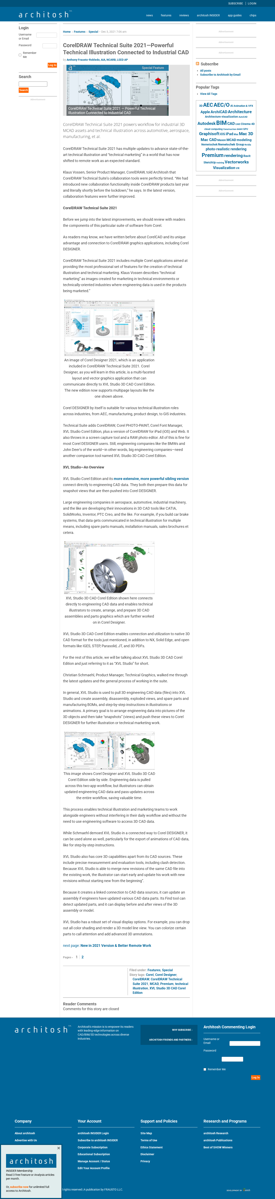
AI (231, 105)
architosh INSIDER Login (93, 1133)
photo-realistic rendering (226, 149)
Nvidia (248, 144)
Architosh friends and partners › (170, 1039)
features (166, 15)
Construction (229, 129)
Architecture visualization (221, 116)
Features (79, 31)
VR (237, 168)
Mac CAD (209, 139)
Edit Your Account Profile (94, 1168)
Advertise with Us (26, 1140)
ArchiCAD (219, 112)
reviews (184, 15)
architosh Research (216, 1133)
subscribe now (19, 1187)
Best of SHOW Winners (218, 1147)
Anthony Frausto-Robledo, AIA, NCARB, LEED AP (97, 59)
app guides (235, 15)
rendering (233, 155)
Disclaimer (147, 1154)
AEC (208, 105)
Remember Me (29, 55)
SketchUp (210, 162)
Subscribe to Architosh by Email (220, 74)
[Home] (45, 16)
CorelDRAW (141, 979)
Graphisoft (209, 133)
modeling (244, 140)
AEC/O (222, 105)
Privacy (145, 1161)
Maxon (221, 140)
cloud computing (213, 129)
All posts (205, 70)
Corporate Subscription (93, 1147)
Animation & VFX (243, 105)
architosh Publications (218, 1140)
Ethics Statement (152, 1147)
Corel (150, 975)
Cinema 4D (248, 123)
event (240, 129)
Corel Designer (165, 975)
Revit (246, 156)
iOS (222, 134)
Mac (236, 134)
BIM (221, 122)
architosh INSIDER (208, 15)
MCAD (154, 984)
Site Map (146, 1133)
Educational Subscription (94, 1154)
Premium (167, 984)
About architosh (25, 1133)
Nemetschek (209, 144)
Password (24, 45)
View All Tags (208, 93)
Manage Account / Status (94, 1161)
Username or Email (24, 36)
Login (252, 3)
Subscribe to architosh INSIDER (98, 1140)
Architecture (240, 111)
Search (23, 90)
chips (253, 15)
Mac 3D (246, 133)
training (220, 162)
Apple (205, 112)
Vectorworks (237, 161)
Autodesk (206, 123)
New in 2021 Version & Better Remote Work (116, 945)
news (149, 15)
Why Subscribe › (182, 1030)
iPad (229, 134)
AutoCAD (243, 117)
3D (201, 106)
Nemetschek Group (231, 144)
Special (93, 31)
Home (67, 31)
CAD (231, 123)
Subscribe (236, 3)
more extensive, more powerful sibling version (151, 479)
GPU (245, 129)
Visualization (224, 167)
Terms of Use (149, 1140)
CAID (237, 124)
